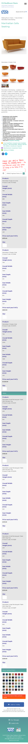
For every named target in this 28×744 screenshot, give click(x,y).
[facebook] (3, 154)
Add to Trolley (15, 704)
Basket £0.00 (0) (20, 11)
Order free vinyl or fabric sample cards (13, 696)
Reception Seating (13, 140)
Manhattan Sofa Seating (8, 19)
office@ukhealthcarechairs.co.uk (14, 738)
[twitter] (6, 154)
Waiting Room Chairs (7, 18)
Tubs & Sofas (18, 18)
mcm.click (16, 740)
